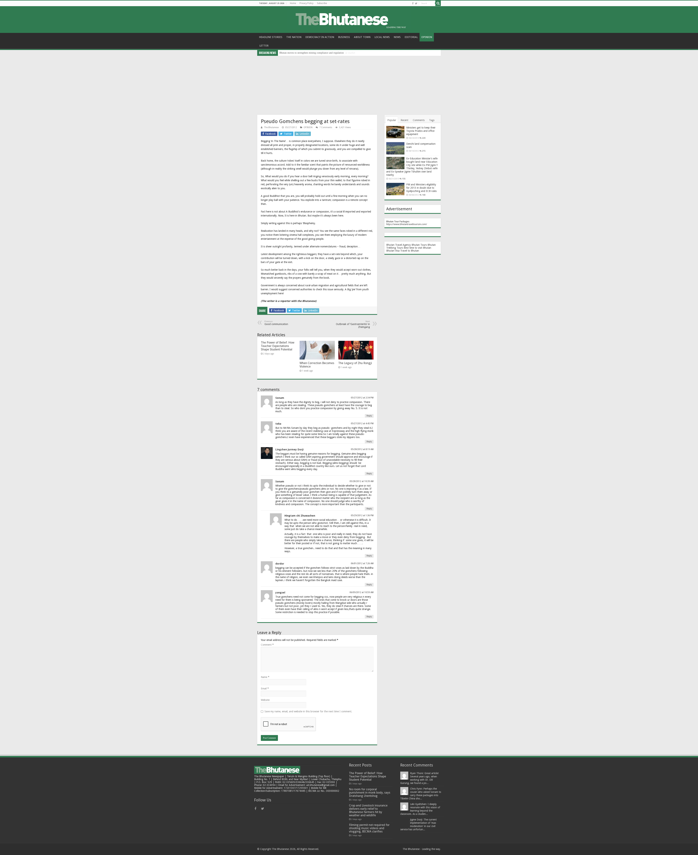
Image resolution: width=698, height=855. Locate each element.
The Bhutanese (271, 127)
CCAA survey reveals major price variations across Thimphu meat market (317, 52)
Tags (431, 120)
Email (265, 688)
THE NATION (293, 37)
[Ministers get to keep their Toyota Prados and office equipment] (395, 132)
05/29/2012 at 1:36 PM (362, 515)
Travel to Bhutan (409, 250)
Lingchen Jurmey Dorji (289, 449)
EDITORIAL (411, 37)
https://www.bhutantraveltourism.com (406, 224)
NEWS (397, 37)
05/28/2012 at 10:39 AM (362, 481)
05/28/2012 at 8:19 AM (362, 449)
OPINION (426, 37)
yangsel (280, 592)
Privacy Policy (306, 3)
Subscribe (322, 3)
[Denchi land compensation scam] (395, 148)
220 (423, 138)
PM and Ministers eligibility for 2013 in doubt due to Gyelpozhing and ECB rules (421, 187)
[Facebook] (413, 3)
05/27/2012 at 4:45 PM (362, 423)
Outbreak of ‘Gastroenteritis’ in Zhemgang (353, 324)
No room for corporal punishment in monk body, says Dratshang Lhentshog (369, 793)
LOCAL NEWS (382, 37)
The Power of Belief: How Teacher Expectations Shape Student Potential (277, 346)
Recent (404, 120)
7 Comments (325, 127)
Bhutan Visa (393, 250)
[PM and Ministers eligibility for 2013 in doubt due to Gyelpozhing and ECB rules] (395, 189)
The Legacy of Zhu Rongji (355, 363)
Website (265, 700)
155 (403, 179)
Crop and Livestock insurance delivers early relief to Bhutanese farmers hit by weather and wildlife (368, 810)
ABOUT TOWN (362, 37)
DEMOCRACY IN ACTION (319, 37)
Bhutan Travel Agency (398, 244)
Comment (267, 644)
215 (423, 151)
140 (423, 195)
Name (265, 677)
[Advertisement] (349, 83)
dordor (279, 563)
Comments (419, 120)
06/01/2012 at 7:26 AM (362, 563)
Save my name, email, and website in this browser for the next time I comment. (308, 711)
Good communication (276, 323)
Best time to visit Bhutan (417, 247)
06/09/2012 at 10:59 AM (362, 592)
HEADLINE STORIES (270, 37)
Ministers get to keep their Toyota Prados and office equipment (421, 131)
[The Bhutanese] (349, 19)
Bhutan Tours (419, 244)
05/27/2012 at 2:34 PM (362, 397)
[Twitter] (416, 3)
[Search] (438, 3)
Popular (391, 120)
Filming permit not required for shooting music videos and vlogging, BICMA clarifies (369, 828)
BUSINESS (344, 37)
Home (293, 3)
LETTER (263, 45)
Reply (369, 416)
